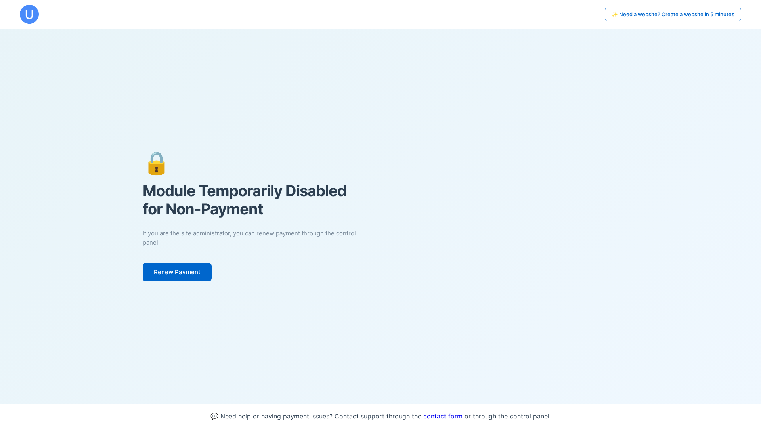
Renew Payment (177, 272)
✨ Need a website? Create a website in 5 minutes (673, 14)
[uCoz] (29, 14)
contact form (443, 416)
